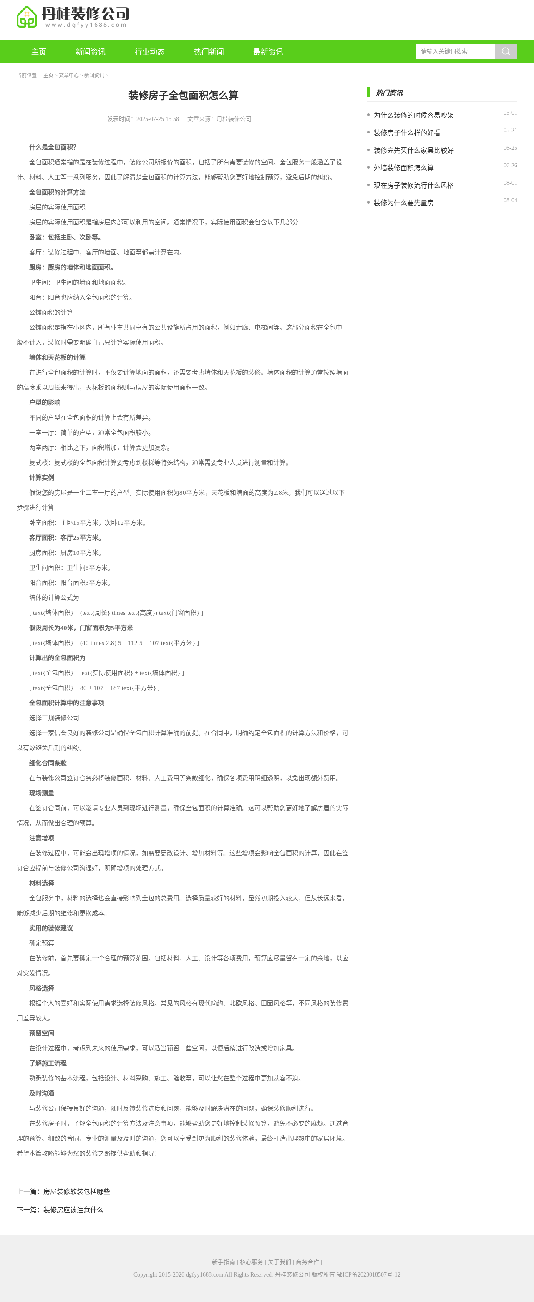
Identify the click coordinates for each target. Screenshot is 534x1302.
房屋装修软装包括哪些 (76, 1191)
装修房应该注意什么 (73, 1210)
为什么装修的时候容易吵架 (414, 115)
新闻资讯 (91, 52)
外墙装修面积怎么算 (404, 167)
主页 (38, 52)
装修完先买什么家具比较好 (414, 150)
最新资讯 (268, 52)
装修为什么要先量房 (404, 203)
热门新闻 (209, 52)
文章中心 (69, 75)
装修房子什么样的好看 (407, 132)
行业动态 (150, 52)
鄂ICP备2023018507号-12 (368, 1275)
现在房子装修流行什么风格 (414, 185)
